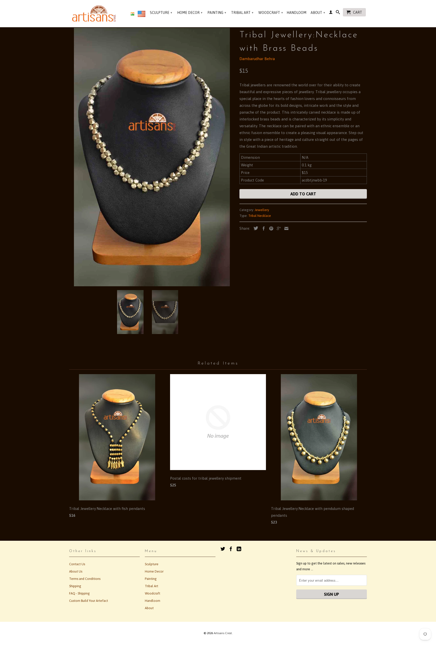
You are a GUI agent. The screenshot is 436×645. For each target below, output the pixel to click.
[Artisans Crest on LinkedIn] (239, 549)
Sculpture (161, 13)
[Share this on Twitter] (254, 228)
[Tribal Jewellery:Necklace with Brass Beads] (151, 157)
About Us (75, 571)
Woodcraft (270, 13)
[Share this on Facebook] (262, 228)
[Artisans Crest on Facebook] (231, 549)
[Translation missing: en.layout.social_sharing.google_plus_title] (277, 228)
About (318, 13)
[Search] (338, 13)
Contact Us (77, 564)
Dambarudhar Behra (257, 59)
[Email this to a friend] (285, 228)
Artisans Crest (223, 633)
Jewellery (262, 210)
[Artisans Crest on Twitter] (223, 549)
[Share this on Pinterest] (270, 228)
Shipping (75, 586)
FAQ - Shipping (79, 593)
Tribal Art (242, 13)
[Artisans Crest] (95, 13)
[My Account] (331, 13)
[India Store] (132, 14)
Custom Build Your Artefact (88, 601)
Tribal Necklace (259, 216)
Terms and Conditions (84, 579)
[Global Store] (142, 15)
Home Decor (189, 13)
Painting (216, 13)
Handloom (296, 13)
